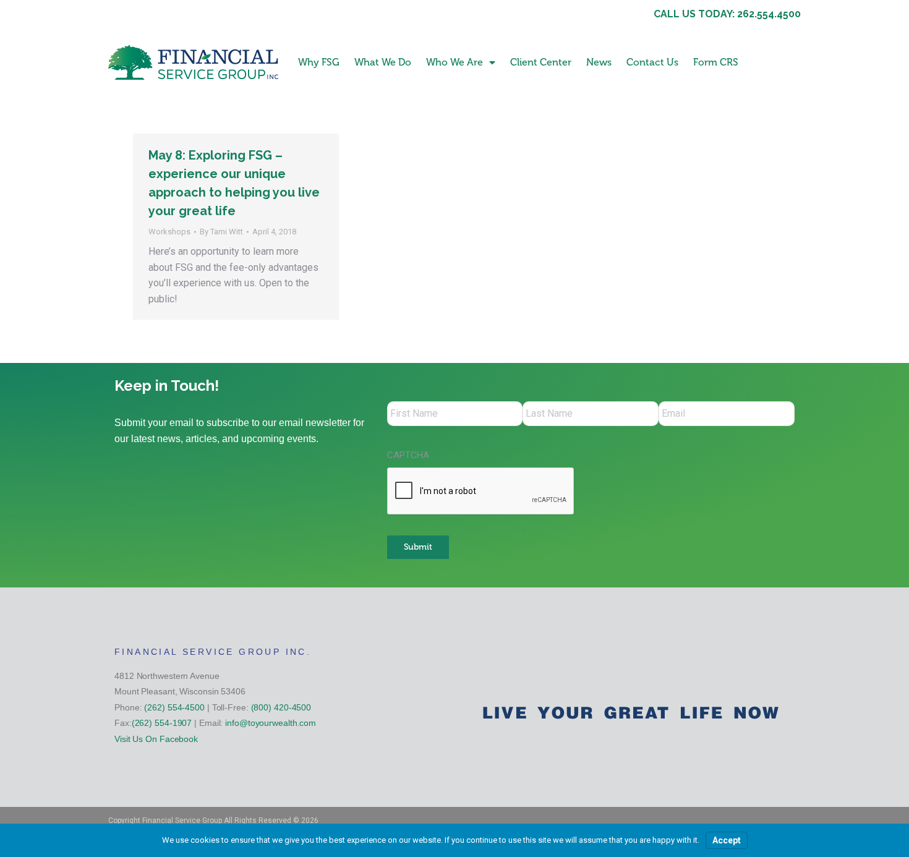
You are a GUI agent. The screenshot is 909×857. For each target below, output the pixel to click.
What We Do (382, 62)
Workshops (169, 231)
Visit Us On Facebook (156, 739)
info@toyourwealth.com (270, 723)
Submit (418, 547)
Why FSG (318, 62)
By (221, 231)
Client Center (540, 62)
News (599, 62)
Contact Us (652, 62)
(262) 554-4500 (174, 707)
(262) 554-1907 (162, 723)
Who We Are (454, 62)
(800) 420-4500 (281, 707)
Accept (726, 840)
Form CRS (715, 62)
